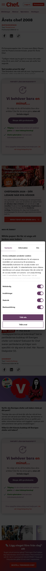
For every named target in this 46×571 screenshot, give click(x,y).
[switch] (40, 293)
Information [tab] (23, 248)
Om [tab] (37, 248)
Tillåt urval (23, 325)
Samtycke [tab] (8, 248)
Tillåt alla (23, 317)
